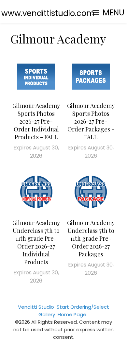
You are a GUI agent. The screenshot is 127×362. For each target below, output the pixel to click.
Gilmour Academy (58, 38)
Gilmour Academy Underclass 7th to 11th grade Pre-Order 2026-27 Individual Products (36, 242)
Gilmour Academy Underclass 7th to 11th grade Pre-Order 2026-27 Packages (91, 238)
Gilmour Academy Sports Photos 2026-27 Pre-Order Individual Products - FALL (36, 121)
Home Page (72, 314)
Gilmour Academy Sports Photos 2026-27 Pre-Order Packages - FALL (91, 121)
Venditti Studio (36, 306)
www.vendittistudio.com (48, 13)
